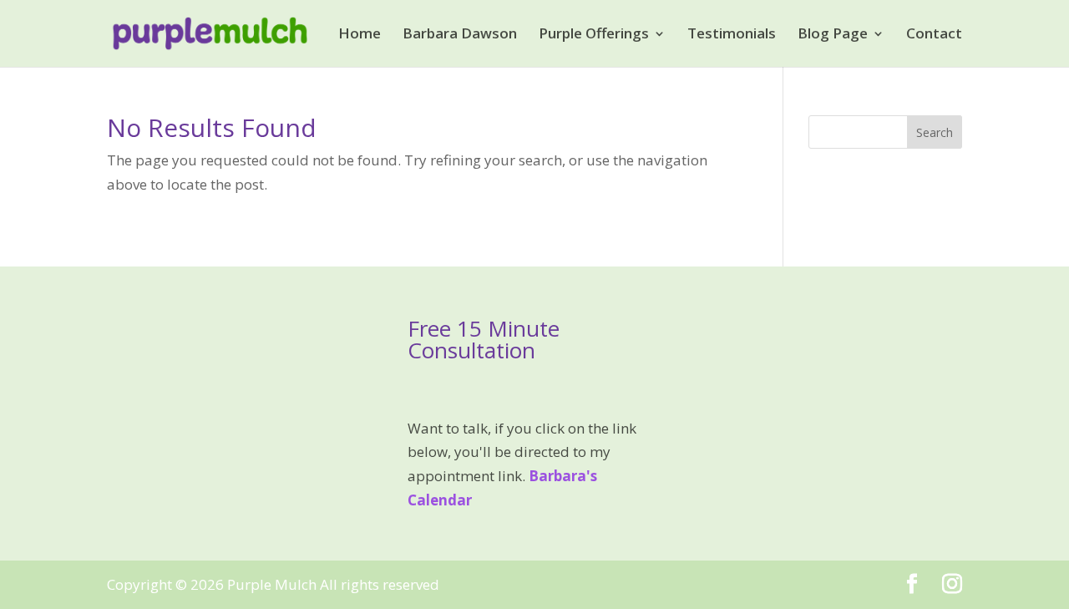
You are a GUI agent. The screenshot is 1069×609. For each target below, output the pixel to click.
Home (359, 35)
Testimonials (731, 35)
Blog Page (833, 35)
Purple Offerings (594, 35)
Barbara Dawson (460, 35)
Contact (934, 35)
